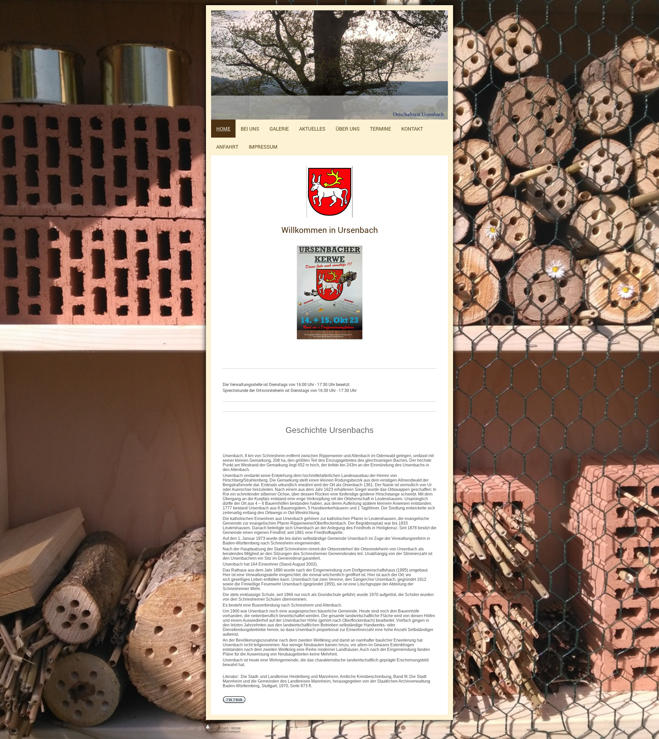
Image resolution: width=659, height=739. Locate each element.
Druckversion (220, 727)
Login (449, 726)
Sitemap (236, 727)
